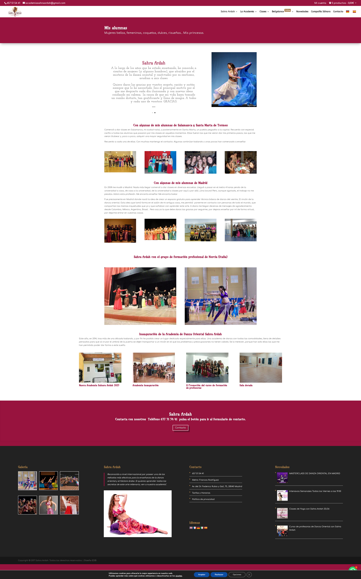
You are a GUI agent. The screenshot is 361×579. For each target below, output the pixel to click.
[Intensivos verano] (200, 241)
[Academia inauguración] (154, 383)
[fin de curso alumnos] (160, 240)
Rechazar (219, 574)
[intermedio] (160, 174)
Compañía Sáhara (321, 12)
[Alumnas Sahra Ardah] (120, 243)
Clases (263, 12)
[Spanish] (355, 13)
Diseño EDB (90, 560)
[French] (194, 528)
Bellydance (281, 12)
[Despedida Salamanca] (241, 174)
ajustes (179, 576)
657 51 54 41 (13, 3)
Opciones (237, 574)
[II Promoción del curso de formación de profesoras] (207, 383)
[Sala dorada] (261, 383)
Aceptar (201, 574)
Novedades (302, 12)
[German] (348, 13)
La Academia (247, 12)
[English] (191, 528)
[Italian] (202, 528)
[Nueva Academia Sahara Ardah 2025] (100, 383)
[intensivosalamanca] (120, 172)
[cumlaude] (200, 174)
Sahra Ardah (228, 12)
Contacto (338, 12)
